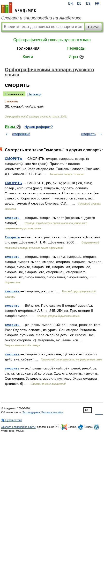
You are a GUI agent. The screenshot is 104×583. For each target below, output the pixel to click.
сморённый (21, 134)
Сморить (12, 237)
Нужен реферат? (38, 127)
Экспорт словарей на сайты (18, 426)
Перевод (34, 94)
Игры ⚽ (76, 57)
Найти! (93, 27)
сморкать (88, 134)
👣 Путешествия (11, 420)
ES (88, 3)
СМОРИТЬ (13, 159)
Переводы (76, 48)
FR (97, 3)
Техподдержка (31, 412)
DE (79, 3)
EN (70, 3)
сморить (12, 218)
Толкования (27, 48)
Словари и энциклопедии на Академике (41, 18)
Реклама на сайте (52, 412)
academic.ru (18, 7)
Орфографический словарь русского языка (52, 40)
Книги (28, 57)
